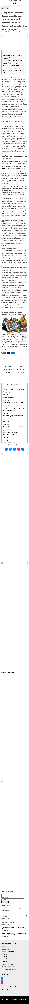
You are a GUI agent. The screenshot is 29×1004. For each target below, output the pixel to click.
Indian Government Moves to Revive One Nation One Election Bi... (14, 409)
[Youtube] (19, 449)
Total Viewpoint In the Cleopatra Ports (13, 65)
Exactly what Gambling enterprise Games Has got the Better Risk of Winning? (12, 57)
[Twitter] (10, 449)
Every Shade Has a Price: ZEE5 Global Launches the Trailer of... (13, 416)
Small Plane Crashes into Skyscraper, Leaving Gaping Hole (13, 396)
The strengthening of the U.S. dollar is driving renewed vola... (13, 427)
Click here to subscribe (7, 990)
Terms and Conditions (7, 951)
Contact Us (4, 953)
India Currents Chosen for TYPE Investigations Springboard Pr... (11, 433)
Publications (4, 948)
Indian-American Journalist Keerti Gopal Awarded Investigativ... (14, 440)
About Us (3, 946)
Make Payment (5, 958)
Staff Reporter (14, 32)
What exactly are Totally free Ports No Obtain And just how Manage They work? (13, 70)
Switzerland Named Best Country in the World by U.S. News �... (13, 403)
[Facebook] (6, 449)
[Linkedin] (14, 449)
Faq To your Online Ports (9, 67)
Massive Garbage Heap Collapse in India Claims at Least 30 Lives (12, 928)
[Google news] (23, 449)
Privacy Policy (5, 950)
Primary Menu (5, 8)
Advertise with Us (6, 956)
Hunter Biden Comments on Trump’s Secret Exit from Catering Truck (13, 934)
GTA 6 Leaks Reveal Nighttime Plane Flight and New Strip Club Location (14, 922)
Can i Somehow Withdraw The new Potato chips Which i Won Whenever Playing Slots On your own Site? (13, 62)
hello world (6, 421)
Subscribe (4, 955)
